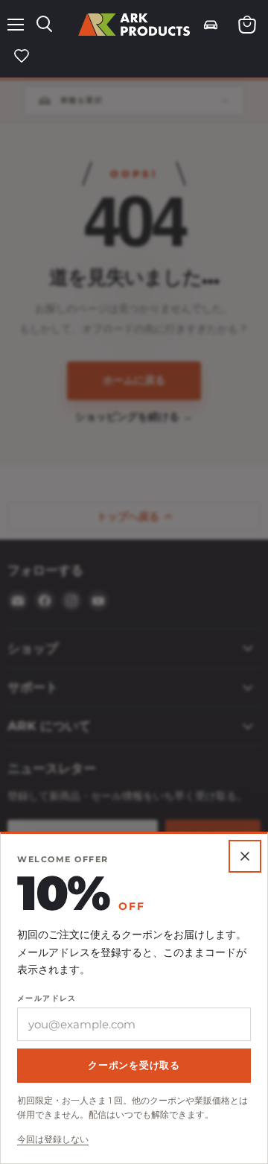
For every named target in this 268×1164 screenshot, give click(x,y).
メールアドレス (47, 998)
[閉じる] (134, 582)
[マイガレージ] (211, 24)
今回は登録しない (53, 1140)
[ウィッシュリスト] (21, 56)
